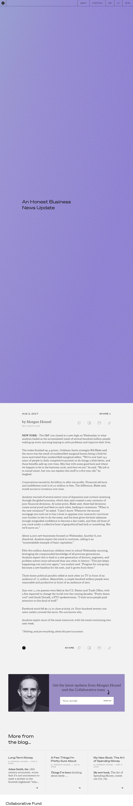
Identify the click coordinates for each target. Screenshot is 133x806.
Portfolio (97, 3)
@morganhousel (31, 426)
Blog (127, 3)
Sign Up (107, 701)
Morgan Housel (39, 422)
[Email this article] (99, 424)
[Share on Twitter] (79, 424)
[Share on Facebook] (89, 424)
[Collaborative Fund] (3, 3)
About (83, 3)
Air (109, 3)
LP (118, 3)
